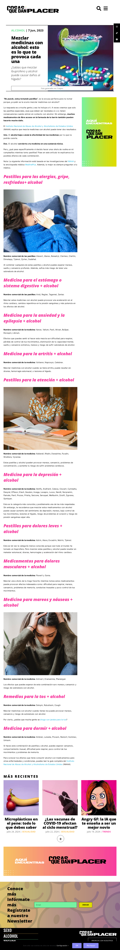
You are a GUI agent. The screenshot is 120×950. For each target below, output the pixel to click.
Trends (106, 831)
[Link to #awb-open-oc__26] (106, 8)
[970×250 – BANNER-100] (60, 847)
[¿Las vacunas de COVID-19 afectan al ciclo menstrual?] (60, 797)
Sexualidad (29, 831)
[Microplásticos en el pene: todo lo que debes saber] (21, 797)
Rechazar (91, 945)
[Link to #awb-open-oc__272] (99, 8)
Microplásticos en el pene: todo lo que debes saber (21, 823)
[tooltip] (117, 26)
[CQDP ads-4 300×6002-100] (99, 98)
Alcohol (18, 30)
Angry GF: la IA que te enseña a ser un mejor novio (98, 823)
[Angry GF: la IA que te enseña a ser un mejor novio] (98, 797)
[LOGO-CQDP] (33, 7)
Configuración (62, 945)
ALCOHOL (11, 936)
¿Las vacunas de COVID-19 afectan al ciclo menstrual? (60, 823)
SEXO (8, 930)
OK (77, 945)
